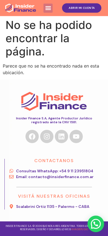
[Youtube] (76, 136)
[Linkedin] (61, 136)
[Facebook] (32, 136)
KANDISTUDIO (79, 229)
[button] (48, 8)
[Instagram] (46, 136)
